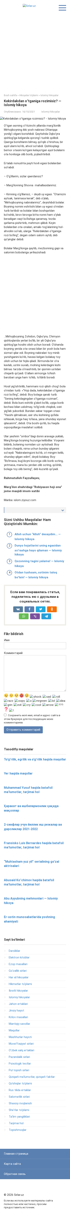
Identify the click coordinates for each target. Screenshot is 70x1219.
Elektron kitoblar (19, 957)
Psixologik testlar (20, 1063)
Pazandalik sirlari (19, 1057)
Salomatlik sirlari (19, 1096)
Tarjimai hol (16, 1123)
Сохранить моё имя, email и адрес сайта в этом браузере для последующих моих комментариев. (32, 719)
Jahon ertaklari (18, 1004)
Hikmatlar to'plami (20, 984)
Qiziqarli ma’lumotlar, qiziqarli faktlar (32, 1077)
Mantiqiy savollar (19, 1024)
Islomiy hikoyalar (50, 111)
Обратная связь (15, 1174)
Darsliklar (14, 951)
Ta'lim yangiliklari (19, 1116)
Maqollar (14, 1030)
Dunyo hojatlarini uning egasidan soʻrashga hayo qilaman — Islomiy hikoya (38, 550)
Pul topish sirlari (19, 1070)
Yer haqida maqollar (18, 773)
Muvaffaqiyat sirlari (21, 1043)
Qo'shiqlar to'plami (20, 1083)
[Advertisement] (35, 51)
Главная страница (16, 1153)
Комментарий (13, 653)
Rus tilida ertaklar (20, 1090)
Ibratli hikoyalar (18, 990)
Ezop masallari (18, 964)
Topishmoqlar (17, 1130)
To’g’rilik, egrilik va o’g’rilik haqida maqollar (35, 759)
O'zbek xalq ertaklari (21, 1050)
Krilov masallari (18, 1017)
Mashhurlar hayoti (20, 1037)
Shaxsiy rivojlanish (20, 1103)
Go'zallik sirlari (18, 970)
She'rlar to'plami (19, 1110)
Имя (7, 640)
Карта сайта (12, 1164)
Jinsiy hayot (16, 1010)
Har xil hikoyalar (19, 977)
